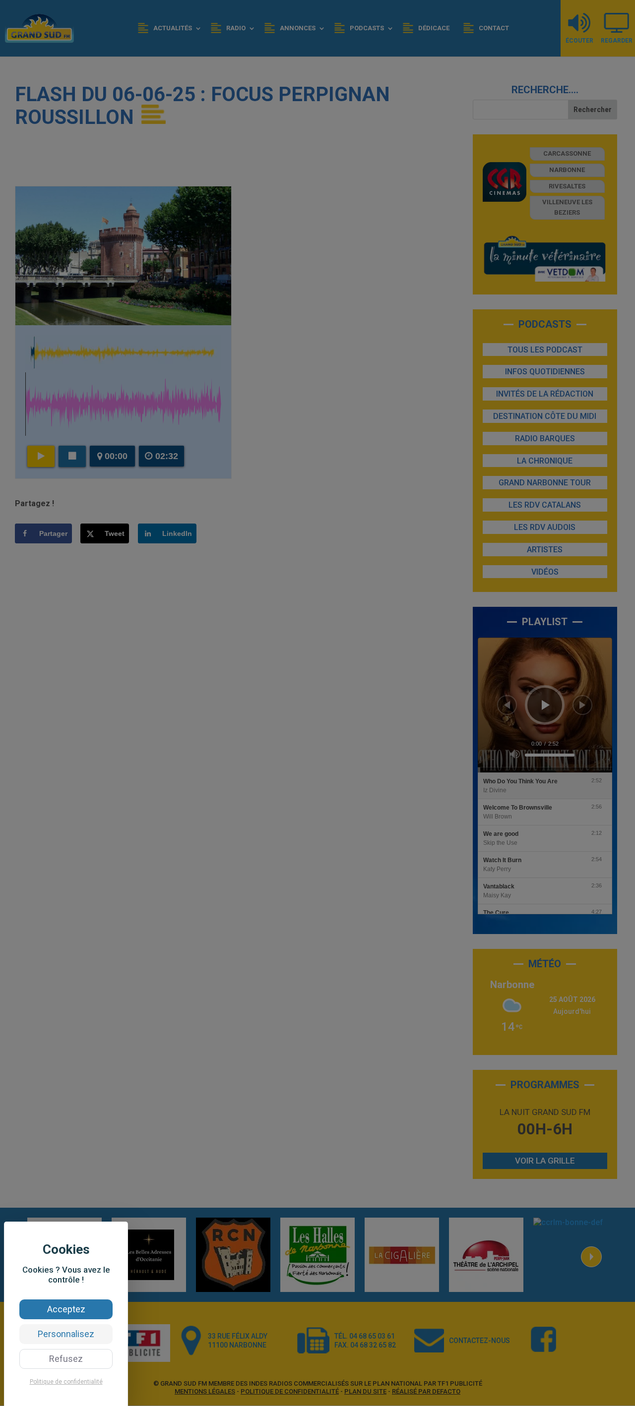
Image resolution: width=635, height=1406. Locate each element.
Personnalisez (66, 1334)
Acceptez (66, 1309)
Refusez (66, 1358)
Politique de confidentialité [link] (66, 1381)
